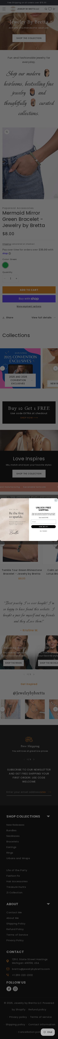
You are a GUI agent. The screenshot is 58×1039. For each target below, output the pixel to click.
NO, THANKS (43, 530)
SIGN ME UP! (43, 526)
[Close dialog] (56, 500)
